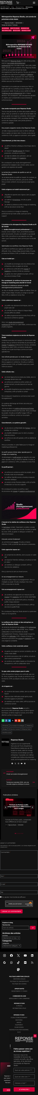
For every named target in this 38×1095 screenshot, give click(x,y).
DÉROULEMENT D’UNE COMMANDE (19, 998)
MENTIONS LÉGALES (19, 979)
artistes (22, 627)
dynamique (16, 200)
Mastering (29, 725)
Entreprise (5, 725)
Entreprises (5, 28)
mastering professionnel (27, 491)
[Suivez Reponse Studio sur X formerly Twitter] (15, 763)
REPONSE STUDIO (5, 7)
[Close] (35, 1035)
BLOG (19, 1032)
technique (7, 527)
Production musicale (14, 729)
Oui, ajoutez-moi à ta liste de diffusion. (13, 897)
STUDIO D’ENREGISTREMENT (19, 1017)
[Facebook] (6, 720)
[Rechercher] (33, 927)
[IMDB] (25, 962)
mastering (30, 74)
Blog (13, 7)
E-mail (3, 884)
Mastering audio (7, 30)
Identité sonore (15, 28)
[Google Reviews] (4, 962)
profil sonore (17, 457)
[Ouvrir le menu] (35, 3)
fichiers (27, 428)
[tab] (15, 833)
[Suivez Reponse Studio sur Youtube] (21, 763)
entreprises (32, 627)
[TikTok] (18, 962)
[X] (12, 720)
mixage (22, 74)
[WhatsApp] (3, 720)
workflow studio (6, 732)
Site (2, 892)
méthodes (12, 636)
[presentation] (19, 807)
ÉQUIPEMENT (19, 1025)
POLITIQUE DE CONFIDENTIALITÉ (19, 981)
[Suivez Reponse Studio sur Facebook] (12, 763)
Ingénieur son (25, 28)
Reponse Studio (20, 7)
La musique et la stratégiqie (17, 725)
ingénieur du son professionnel (12, 93)
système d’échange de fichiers (24, 408)
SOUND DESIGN (19, 1027)
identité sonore (17, 151)
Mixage (4, 729)
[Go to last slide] (5, 807)
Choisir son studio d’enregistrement (17, 773)
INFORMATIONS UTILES (19, 1008)
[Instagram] (4, 955)
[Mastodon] (18, 969)
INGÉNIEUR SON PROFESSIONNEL (19, 1029)
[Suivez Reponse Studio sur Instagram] (18, 763)
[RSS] (32, 962)
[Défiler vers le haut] (33, 1092)
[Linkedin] (32, 955)
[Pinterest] (16, 720)
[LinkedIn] (9, 720)
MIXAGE (19, 1022)
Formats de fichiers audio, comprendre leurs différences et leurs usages (18, 821)
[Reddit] (19, 720)
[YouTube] (25, 955)
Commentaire (6, 852)
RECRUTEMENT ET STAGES (19, 991)
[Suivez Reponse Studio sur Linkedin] (24, 763)
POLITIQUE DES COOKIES (19, 984)
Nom (3, 876)
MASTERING (19, 1020)
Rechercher (6, 925)
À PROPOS (19, 1006)
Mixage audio (16, 30)
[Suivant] (32, 807)
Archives (5, 935)
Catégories (5, 943)
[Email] (22, 720)
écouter (16, 542)
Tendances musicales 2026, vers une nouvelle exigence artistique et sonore (17, 782)
